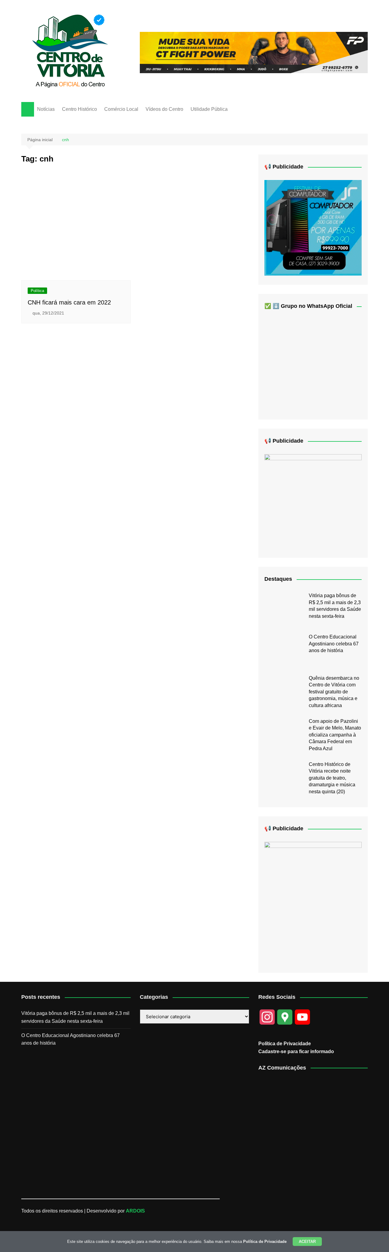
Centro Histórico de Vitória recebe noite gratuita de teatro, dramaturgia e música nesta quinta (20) (332, 778)
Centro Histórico (79, 109)
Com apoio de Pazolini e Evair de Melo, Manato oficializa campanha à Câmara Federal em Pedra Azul (335, 735)
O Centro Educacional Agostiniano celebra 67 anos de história (334, 643)
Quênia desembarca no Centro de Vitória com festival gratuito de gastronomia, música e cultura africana (334, 691)
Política (37, 290)
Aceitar (307, 1241)
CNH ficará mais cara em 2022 (69, 302)
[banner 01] (254, 52)
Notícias (46, 109)
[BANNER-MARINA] (313, 902)
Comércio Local (121, 109)
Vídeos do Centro (164, 109)
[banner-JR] (313, 227)
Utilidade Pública (209, 109)
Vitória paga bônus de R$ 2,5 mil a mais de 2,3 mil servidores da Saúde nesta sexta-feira (75, 1017)
